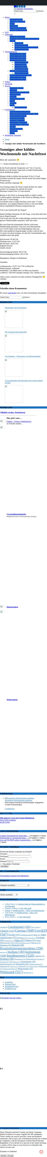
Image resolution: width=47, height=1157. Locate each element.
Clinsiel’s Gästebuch (17, 22)
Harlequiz (13, 90)
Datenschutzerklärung (18, 28)
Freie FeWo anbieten (8, 820)
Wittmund (11, 972)
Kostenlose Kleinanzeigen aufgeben (18, 800)
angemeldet (12, 293)
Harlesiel (18, 945)
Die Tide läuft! (25, 908)
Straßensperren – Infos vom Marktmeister (28, 911)
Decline (3, 1156)
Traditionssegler (36, 964)
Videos (7, 82)
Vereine (12, 41)
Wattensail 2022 (20, 65)
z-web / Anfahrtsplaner (18, 30)
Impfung (16, 951)
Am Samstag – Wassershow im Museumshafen (22, 356)
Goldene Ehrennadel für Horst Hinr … (14, 836)
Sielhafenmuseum (7, 964)
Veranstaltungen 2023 (18, 58)
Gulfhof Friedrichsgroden (22, 943)
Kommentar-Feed (11, 986)
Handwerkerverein (21, 49)
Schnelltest (41, 959)
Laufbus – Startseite (17, 120)
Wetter (12, 105)
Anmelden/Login (16, 19)
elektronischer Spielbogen (19, 92)
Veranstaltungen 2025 (18, 54)
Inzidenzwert (20, 955)
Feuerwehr (32, 938)
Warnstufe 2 (24, 966)
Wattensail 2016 (10, 969)
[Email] (15, 6)
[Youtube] (20, 6)
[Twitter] (22, 6)
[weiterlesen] (10, 809)
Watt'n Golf (34, 966)
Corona (24, 930)
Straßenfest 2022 (20, 67)
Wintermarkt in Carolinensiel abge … (14, 838)
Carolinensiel (10, 110)
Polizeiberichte (31, 959)
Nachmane (4, 856)
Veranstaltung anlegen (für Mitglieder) (14, 876)
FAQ (7, 32)
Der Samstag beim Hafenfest (16, 332)
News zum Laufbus (17, 118)
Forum (12, 24)
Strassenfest (22, 964)
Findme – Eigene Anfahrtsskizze (19, 421)
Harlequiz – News (17, 88)
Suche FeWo (5, 822)
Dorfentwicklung (16, 129)
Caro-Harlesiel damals (18, 116)
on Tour (13, 127)
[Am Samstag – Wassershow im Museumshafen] (14, 367)
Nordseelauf (19, 959)
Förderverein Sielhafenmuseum (26, 47)
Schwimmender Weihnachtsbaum (10, 962)
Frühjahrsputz (9, 940)
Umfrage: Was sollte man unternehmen (24, 39)
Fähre (20, 940)
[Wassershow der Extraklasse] (14, 319)
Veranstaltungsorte (21, 73)
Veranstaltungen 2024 (18, 56)
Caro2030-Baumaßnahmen (20, 112)
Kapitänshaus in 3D (17, 99)
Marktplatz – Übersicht (18, 122)
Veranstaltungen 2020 (18, 80)
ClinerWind (18, 43)
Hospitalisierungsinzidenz (21, 948)
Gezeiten (13, 103)
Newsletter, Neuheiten (11, 864)
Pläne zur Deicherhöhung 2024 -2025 (24, 114)
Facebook (8, 84)
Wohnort (3, 861)
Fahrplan (22, 938)
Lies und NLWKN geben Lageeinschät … (16, 840)
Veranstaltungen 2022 (18, 60)
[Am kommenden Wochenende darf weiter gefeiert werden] (14, 394)
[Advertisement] (23, 1040)
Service (7, 86)
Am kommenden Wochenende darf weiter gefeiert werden (24, 382)
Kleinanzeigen (15, 95)
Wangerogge (4, 966)
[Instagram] (17, 6)
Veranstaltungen (11, 52)
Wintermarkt (12, 700)
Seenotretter (28, 961)
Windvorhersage (20, 107)
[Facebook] (24, 6)
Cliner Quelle (36, 927)
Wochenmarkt (28, 972)
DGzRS (14, 934)
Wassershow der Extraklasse (15, 308)
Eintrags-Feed (10, 984)
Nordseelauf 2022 (21, 69)
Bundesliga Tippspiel (13, 135)
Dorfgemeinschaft (21, 45)
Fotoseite (13, 97)
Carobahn (4, 927)
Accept (10, 1156)
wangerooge (14, 966)
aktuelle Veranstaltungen (19, 71)
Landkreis (39, 956)
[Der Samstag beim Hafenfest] (14, 343)
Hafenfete (36, 943)
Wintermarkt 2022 (21, 62)
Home (7, 17)
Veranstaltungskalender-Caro (21, 75)
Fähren (12, 101)
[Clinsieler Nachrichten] (23, 9)
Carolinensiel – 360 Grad (19, 125)
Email (2, 859)
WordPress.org (10, 989)
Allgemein (9, 34)
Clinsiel (7, 930)
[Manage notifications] (41, 1152)
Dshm (37, 935)
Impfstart (3, 952)
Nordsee (7, 958)
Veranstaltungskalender (16, 514)
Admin (7, 911)
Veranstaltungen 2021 (18, 77)
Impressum (14, 26)
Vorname (3, 854)
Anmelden (9, 982)
